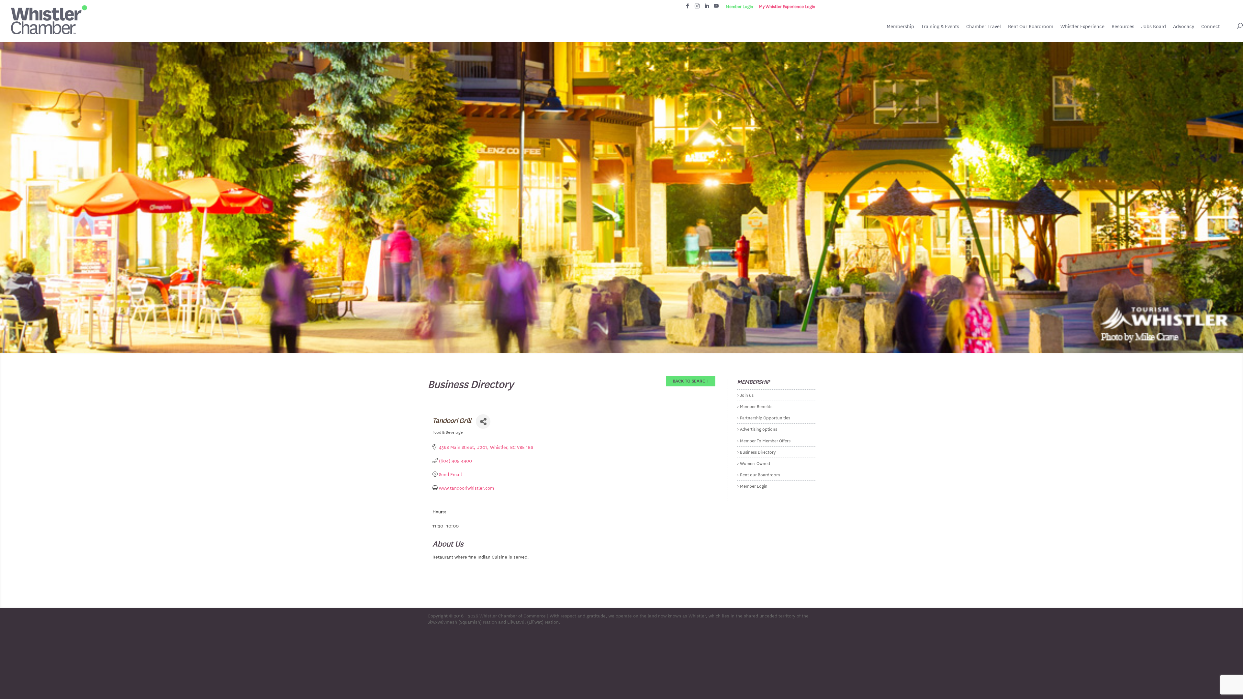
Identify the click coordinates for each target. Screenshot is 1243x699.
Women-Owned (755, 463)
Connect (1210, 26)
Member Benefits (756, 406)
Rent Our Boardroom (1030, 27)
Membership (900, 26)
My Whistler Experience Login (787, 6)
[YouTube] (716, 8)
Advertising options (758, 428)
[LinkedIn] (706, 8)
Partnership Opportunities (765, 417)
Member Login (739, 6)
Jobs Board (1153, 27)
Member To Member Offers (765, 440)
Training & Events (940, 26)
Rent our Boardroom (760, 474)
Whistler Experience (1082, 26)
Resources (1123, 26)
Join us (747, 394)
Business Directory (758, 451)
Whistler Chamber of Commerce (512, 615)
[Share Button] (483, 421)
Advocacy (1183, 26)
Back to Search (691, 380)
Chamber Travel (983, 27)
